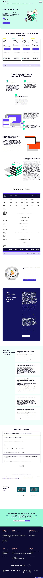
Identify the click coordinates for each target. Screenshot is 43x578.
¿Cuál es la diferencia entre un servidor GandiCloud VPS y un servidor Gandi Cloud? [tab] (18, 433)
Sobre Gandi (31, 549)
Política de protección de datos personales (18, 558)
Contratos (13, 552)
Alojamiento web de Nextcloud (7, 536)
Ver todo (4, 490)
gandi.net (4, 3)
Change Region (36, 570)
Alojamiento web (5, 553)
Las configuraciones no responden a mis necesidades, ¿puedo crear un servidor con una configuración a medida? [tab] (22, 457)
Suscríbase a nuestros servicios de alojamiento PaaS (11, 478)
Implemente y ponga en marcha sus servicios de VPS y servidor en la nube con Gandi (17, 3)
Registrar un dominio (5, 549)
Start (11, 249)
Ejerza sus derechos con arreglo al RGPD (18, 559)
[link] (11, 570)
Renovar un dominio (5, 552)
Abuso (13, 549)
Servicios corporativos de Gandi (16, 531)
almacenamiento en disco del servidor (33, 174)
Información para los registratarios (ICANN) (18, 554)
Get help (21, 465)
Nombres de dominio (5, 531)
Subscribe (27, 520)
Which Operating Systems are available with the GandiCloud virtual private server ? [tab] (18, 461)
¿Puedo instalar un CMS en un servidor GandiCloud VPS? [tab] (14, 448)
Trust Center (31, 552)
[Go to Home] (5, 1)
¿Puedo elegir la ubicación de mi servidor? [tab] (12, 444)
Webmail (13, 536)
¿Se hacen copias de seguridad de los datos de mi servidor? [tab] (15, 452)
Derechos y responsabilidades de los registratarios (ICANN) (20, 553)
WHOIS (13, 539)
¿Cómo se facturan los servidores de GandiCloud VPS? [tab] (14, 441)
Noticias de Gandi (31, 554)
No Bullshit (30, 553)
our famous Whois (21, 565)
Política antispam (14, 557)
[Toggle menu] (1, 2)
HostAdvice (25, 270)
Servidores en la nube (6, 554)
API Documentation (32, 535)
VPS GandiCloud (5, 539)
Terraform (20, 104)
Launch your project (6, 22)
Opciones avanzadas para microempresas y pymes (19, 535)
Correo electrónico (5, 540)
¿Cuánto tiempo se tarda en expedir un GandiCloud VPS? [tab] (14, 437)
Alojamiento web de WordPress (7, 535)
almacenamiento (35, 125)
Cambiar (38, 65)
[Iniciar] (7, 49)
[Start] (35, 49)
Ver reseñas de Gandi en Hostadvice (29, 279)
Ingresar (40, 1)
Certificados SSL (5, 541)
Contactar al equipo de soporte (33, 531)
